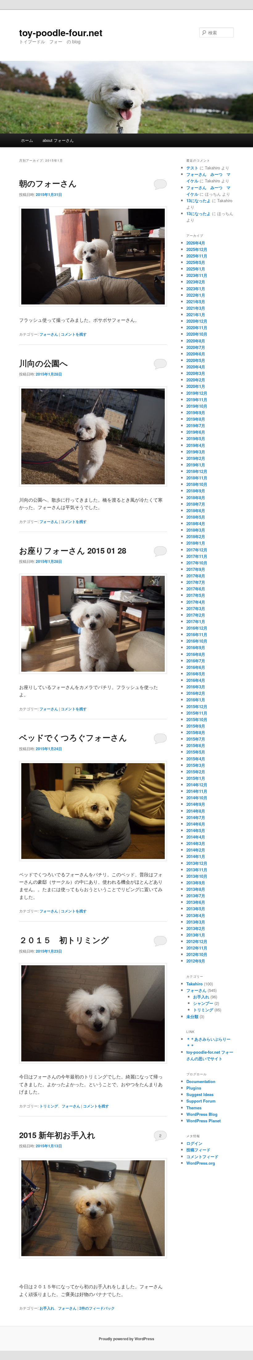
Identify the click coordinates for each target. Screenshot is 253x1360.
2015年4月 (195, 759)
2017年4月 (195, 602)
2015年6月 (195, 745)
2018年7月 (195, 504)
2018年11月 (196, 478)
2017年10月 (196, 563)
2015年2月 (195, 772)
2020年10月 (196, 334)
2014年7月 (195, 817)
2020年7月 (195, 347)
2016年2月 (195, 693)
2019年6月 (195, 432)
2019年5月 (195, 438)
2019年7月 (195, 425)
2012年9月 (195, 961)
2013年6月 (195, 902)
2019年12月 (196, 393)
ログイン (194, 1143)
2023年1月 (195, 288)
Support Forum (201, 1101)
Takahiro (194, 984)
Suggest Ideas (200, 1094)
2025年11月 (196, 256)
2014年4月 (195, 837)
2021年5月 (195, 301)
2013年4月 (195, 915)
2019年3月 (195, 452)
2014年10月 (196, 798)
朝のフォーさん (48, 183)
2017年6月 (195, 589)
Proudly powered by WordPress (126, 1338)
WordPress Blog (202, 1114)
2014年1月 (195, 856)
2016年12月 (196, 628)
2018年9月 (195, 491)
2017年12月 (196, 550)
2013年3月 (195, 922)
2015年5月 (195, 752)
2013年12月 (196, 863)
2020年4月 (195, 367)
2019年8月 (195, 419)
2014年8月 (195, 811)
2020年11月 (196, 327)
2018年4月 (195, 523)
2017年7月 (195, 582)
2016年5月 (195, 674)
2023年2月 (195, 282)
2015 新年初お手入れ (57, 1135)
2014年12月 (196, 785)
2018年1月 (195, 543)
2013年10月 (196, 876)
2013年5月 (195, 909)
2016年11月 (196, 634)
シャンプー (203, 1003)
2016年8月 (195, 654)
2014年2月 (195, 850)
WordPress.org (200, 1163)
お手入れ (46, 1308)
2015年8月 (195, 732)
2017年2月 (195, 615)
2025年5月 (195, 262)
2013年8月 (195, 889)
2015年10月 (196, 719)
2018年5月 (195, 517)
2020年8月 (195, 341)
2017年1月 (195, 621)
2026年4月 (195, 243)
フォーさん (48, 334)
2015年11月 (196, 713)
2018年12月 (196, 471)
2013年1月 (195, 935)
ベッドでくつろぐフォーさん (73, 737)
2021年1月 (195, 314)
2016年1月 (195, 700)
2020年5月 (195, 360)
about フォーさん (58, 140)
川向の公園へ (43, 363)
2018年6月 (195, 510)
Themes (193, 1108)
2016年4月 (195, 680)
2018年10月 (196, 484)
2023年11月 (196, 275)
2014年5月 (195, 830)
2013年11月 (196, 870)
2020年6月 (195, 354)
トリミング (48, 1106)
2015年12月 (196, 706)
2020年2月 (195, 380)
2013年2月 (195, 928)
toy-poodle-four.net (60, 32)
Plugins (193, 1088)
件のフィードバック (97, 1308)
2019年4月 (195, 445)
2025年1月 (195, 269)
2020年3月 (195, 373)
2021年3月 (195, 308)
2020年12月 (196, 321)
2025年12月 (196, 249)
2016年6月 (195, 667)
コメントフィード (202, 1156)
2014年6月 (195, 824)
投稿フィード (198, 1150)
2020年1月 (195, 386)
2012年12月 (196, 941)
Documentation (200, 1081)
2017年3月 (195, 608)
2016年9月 (195, 647)
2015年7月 (195, 739)
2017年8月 (195, 576)
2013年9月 (195, 883)
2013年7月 (195, 896)
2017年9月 (195, 569)
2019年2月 (195, 458)
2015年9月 (195, 726)
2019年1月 (195, 465)
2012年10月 (196, 954)
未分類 (192, 1016)
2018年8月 (195, 497)
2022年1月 (195, 295)
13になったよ (198, 200)
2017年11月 (196, 556)
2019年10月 (196, 406)
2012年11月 (196, 948)
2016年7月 (195, 661)
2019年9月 (195, 412)
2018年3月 (195, 530)
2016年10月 (196, 641)
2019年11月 (196, 399)
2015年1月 (195, 778)
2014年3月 (195, 843)
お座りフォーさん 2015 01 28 (72, 550)
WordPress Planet (203, 1121)
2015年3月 (195, 765)
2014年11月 (196, 791)
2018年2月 (195, 536)
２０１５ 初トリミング (64, 940)
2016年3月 (195, 687)
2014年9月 (195, 804)
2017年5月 (195, 595)
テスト (192, 168)
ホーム (27, 140)
